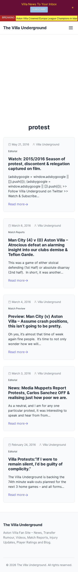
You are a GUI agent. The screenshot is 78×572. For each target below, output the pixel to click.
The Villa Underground (25, 27)
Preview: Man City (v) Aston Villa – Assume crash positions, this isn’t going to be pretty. (38, 321)
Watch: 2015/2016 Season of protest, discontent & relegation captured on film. (39, 163)
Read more (16, 204)
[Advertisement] (39, 75)
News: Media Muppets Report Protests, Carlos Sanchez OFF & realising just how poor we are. (39, 392)
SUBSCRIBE (39, 9)
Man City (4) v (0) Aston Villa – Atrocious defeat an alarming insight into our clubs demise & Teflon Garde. (38, 247)
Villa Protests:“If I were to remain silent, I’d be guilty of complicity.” (35, 464)
